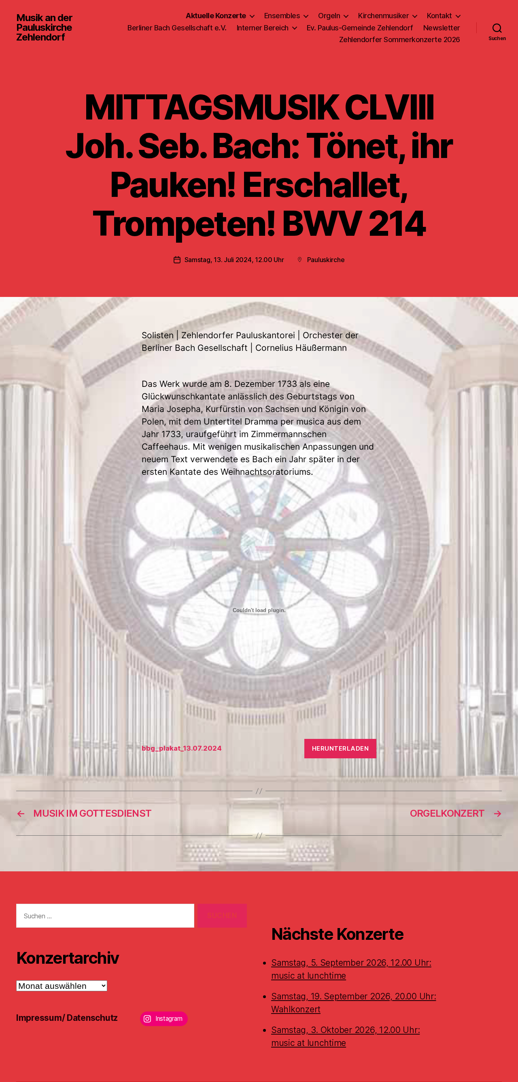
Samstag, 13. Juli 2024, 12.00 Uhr (234, 260)
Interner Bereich (263, 27)
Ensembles (282, 15)
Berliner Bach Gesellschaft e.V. (177, 27)
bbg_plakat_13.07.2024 (182, 748)
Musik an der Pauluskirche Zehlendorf (44, 27)
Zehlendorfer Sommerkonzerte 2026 (399, 39)
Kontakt (439, 15)
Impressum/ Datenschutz (67, 1018)
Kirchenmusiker (383, 15)
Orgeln (329, 15)
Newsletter (441, 27)
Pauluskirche (326, 260)
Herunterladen (340, 748)
